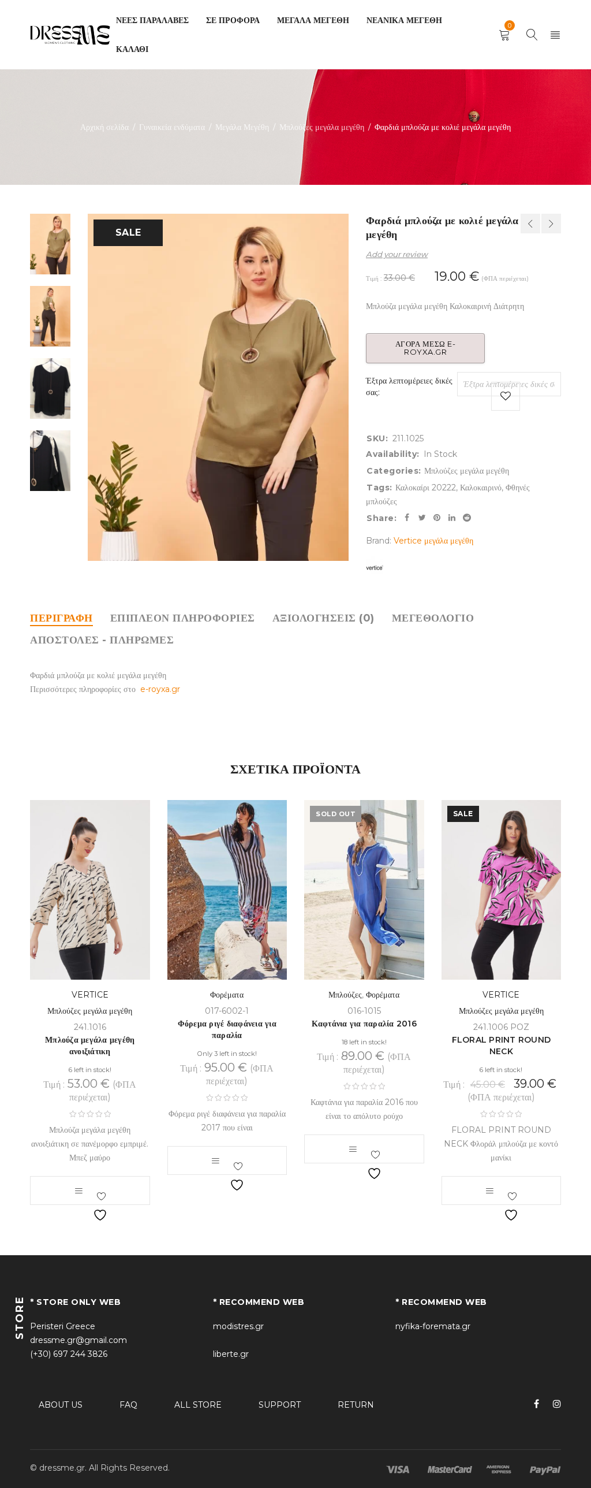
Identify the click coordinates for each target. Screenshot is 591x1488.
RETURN (356, 1405)
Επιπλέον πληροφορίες (182, 618)
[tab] (61, 618)
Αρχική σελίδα (104, 127)
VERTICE (90, 994)
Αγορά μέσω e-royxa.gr (425, 347)
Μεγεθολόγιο (433, 618)
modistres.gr (238, 1326)
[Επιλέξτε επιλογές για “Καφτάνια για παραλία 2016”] (352, 1149)
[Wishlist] (505, 396)
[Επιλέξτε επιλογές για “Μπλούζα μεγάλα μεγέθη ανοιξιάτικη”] (78, 1190)
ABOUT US (61, 1405)
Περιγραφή (61, 618)
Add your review (397, 254)
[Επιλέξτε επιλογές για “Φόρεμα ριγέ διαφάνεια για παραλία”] (215, 1160)
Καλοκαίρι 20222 (425, 487)
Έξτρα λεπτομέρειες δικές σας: (409, 386)
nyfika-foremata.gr (432, 1326)
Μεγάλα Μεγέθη (242, 127)
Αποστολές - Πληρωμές (102, 640)
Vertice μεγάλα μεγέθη (433, 540)
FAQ (128, 1405)
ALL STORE (198, 1405)
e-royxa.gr (160, 689)
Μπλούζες (345, 994)
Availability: (393, 454)
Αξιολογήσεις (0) (323, 618)
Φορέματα (227, 994)
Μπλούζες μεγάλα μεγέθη (321, 127)
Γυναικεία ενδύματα (172, 127)
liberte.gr (231, 1354)
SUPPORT (280, 1405)
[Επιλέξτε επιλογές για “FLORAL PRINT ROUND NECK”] (489, 1190)
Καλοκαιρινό (481, 487)
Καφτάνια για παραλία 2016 (364, 1023)
